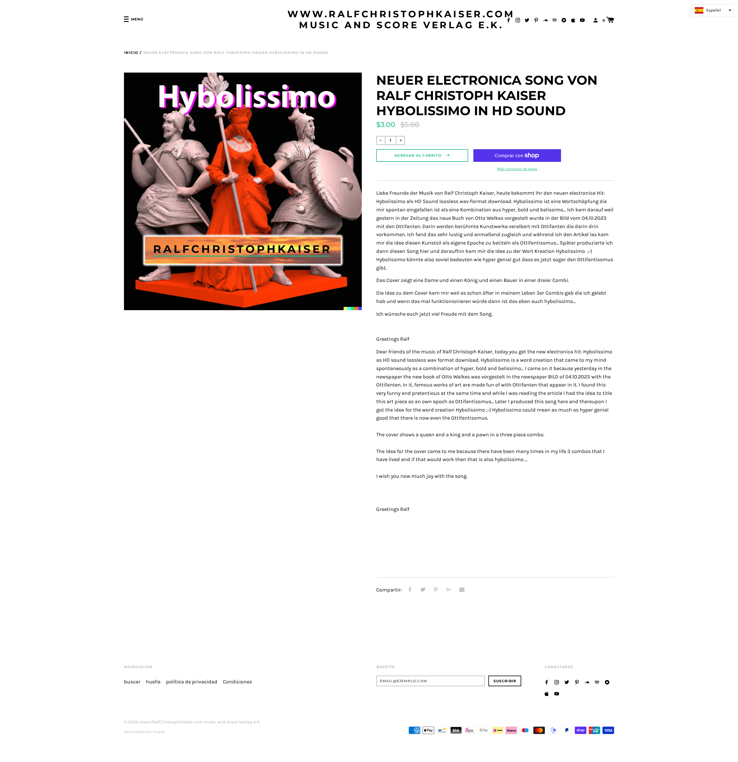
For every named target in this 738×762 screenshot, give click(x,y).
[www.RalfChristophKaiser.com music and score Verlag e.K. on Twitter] (527, 19)
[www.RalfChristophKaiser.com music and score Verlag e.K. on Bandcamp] (564, 19)
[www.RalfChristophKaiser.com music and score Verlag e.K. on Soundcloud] (545, 19)
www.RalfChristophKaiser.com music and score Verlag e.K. (401, 20)
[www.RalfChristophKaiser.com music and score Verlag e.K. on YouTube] (582, 19)
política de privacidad (191, 682)
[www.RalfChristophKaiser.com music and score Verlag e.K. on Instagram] (517, 19)
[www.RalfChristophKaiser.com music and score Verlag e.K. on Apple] (573, 19)
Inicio (131, 52)
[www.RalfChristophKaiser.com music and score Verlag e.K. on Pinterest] (536, 19)
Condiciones (237, 682)
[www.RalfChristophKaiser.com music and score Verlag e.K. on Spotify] (554, 19)
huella (153, 682)
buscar (132, 682)
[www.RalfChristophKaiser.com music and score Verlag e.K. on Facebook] (508, 19)
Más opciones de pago (517, 168)
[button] (712, 10)
